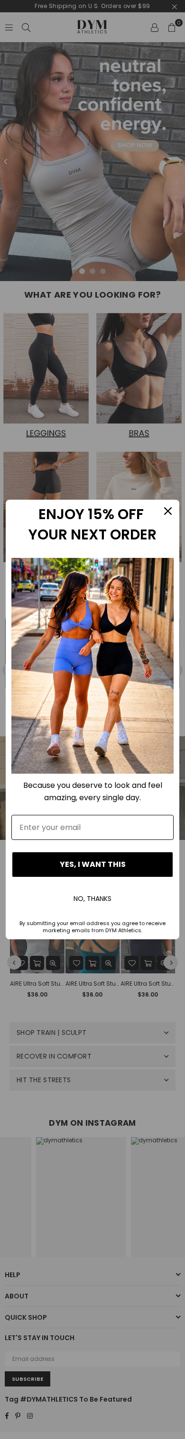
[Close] (168, 511)
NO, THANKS (92, 898)
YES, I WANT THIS (93, 864)
